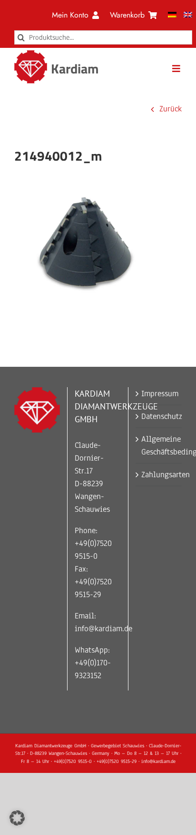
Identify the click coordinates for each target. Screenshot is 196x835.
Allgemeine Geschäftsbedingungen (159, 445)
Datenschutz (159, 416)
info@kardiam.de (103, 628)
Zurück (170, 108)
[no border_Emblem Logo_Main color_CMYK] (31, 54)
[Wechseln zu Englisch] (188, 15)
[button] (17, 818)
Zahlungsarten (159, 474)
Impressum (159, 393)
